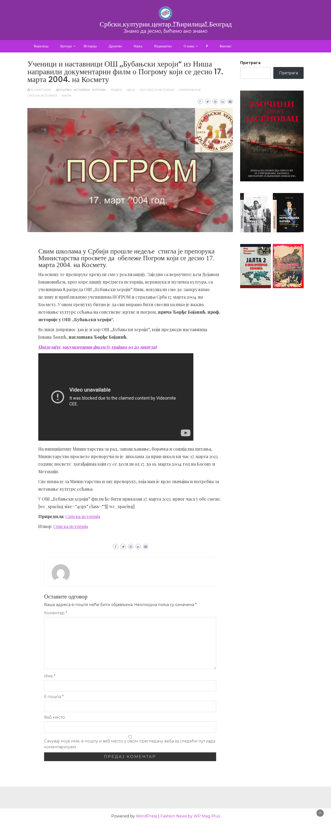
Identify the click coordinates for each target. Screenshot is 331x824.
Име (49, 676)
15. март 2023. (41, 90)
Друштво (115, 46)
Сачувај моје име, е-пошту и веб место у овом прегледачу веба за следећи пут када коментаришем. (129, 744)
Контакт (225, 46)
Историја (90, 46)
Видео (116, 90)
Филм (66, 95)
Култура (66, 46)
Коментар (55, 613)
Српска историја (42, 95)
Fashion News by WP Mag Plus (190, 816)
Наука (138, 46)
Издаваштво (163, 46)
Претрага (250, 62)
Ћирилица (40, 46)
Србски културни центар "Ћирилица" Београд (166, 24)
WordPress (146, 816)
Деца (131, 90)
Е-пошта (54, 696)
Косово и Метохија (157, 90)
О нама (189, 46)
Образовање (190, 90)
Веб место (54, 717)
